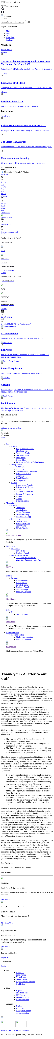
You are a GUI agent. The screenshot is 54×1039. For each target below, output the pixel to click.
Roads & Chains (22, 172)
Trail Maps (20, 508)
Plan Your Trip (22, 451)
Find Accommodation (24, 637)
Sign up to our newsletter (11, 428)
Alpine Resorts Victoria (25, 982)
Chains (19, 489)
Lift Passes (10, 546)
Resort (8, 444)
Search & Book (22, 614)
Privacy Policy (7, 1030)
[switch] (2, 433)
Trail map (10, 40)
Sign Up (4, 957)
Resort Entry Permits (24, 485)
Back (3, 438)
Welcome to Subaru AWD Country (30, 462)
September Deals (23, 453)
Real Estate (20, 984)
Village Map (21, 480)
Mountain (8, 172)
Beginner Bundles (23, 553)
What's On (20, 467)
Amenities (20, 476)
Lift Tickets (20, 551)
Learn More (5, 899)
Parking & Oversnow (24, 494)
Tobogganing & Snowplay (26, 471)
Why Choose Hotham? (25, 449)
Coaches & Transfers (24, 492)
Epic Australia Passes (19, 555)
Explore (14, 446)
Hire (8, 610)
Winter (6, 433)
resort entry (10, 38)
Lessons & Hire (22, 997)
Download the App (23, 517)
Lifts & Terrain (22, 528)
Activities (20, 469)
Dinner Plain (21, 460)
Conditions (15, 519)
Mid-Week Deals (23, 455)
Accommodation (12, 632)
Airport (19, 496)
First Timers (20, 458)
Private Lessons (22, 585)
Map (8, 31)
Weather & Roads (23, 523)
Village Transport (23, 512)
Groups (19, 498)
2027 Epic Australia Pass (26, 558)
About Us (20, 972)
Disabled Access (22, 501)
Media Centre (21, 979)
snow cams (10, 33)
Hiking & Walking (23, 1011)
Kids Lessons (21, 583)
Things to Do (16, 464)
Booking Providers (23, 639)
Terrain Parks (21, 510)
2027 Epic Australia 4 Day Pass (28, 560)
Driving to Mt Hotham (25, 487)
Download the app (13, 535)
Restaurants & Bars (23, 474)
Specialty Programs (23, 592)
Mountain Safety (22, 514)
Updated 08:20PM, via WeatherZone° (16, 324)
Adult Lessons (22, 580)
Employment (21, 975)
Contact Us (5, 966)
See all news (6, 116)
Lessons (9, 576)
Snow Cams (21, 526)
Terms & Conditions (21, 1030)
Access (14, 483)
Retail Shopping (22, 478)
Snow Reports (21, 521)
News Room (21, 977)
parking (9, 35)
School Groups (22, 589)
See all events (6, 50)
